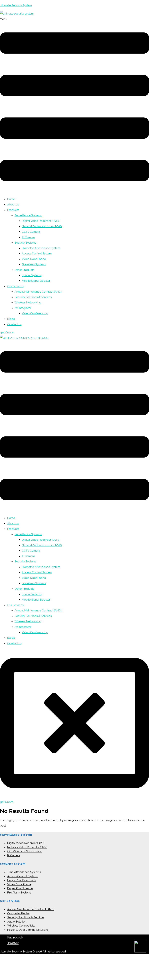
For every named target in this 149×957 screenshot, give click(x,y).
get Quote (6, 332)
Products (13, 210)
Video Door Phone (34, 259)
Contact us (14, 324)
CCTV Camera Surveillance (24, 851)
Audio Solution (16, 921)
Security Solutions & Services (33, 297)
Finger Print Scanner (20, 888)
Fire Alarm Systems (34, 264)
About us (13, 204)
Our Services (15, 286)
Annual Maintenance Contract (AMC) (38, 291)
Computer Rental (18, 913)
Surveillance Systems (28, 215)
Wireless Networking (28, 302)
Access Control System (37, 253)
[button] (74, 105)
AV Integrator (23, 308)
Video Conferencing (35, 313)
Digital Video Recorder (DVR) (40, 221)
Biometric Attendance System (41, 248)
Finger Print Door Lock (21, 880)
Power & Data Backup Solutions (27, 929)
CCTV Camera (31, 231)
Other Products (24, 270)
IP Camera (28, 237)
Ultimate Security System (16, 5)
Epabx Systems (31, 275)
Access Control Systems (22, 876)
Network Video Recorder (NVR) (42, 226)
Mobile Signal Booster (36, 280)
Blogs (11, 319)
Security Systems (25, 242)
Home (11, 199)
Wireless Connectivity (21, 925)
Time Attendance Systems (24, 872)
